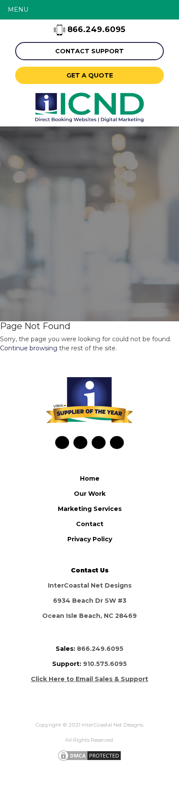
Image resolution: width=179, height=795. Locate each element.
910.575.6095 (105, 664)
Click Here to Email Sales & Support (89, 679)
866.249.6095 (95, 29)
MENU (18, 9)
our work (90, 494)
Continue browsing (28, 348)
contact (89, 524)
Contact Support (89, 51)
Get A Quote (89, 75)
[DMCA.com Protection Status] (89, 755)
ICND (89, 107)
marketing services (90, 509)
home (89, 478)
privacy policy (89, 539)
